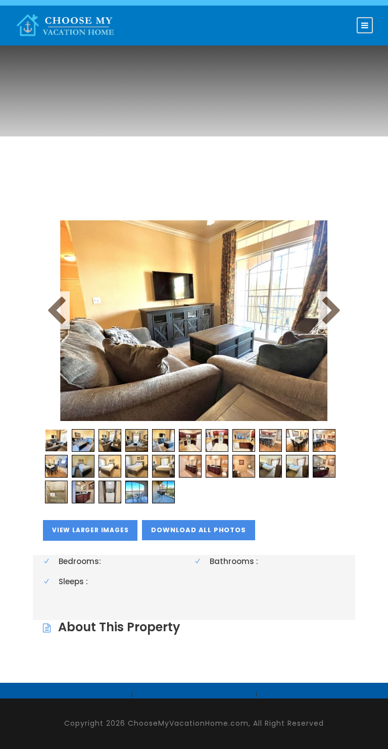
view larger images (90, 530)
